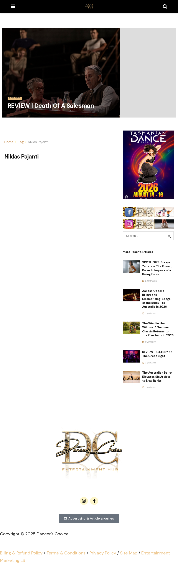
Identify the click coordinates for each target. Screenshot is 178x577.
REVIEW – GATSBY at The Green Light (157, 354)
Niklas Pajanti (38, 142)
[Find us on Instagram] (84, 501)
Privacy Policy (102, 553)
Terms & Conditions (66, 553)
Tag (21, 142)
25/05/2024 (16, 115)
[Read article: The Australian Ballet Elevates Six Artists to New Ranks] (131, 377)
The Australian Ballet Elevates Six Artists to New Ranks (157, 376)
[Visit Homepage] (89, 6)
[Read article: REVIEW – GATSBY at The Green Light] (131, 356)
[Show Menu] (13, 6)
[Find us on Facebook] (94, 501)
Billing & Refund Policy (21, 553)
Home (8, 142)
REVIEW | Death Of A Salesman (51, 106)
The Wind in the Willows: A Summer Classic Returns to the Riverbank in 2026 (158, 329)
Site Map (128, 553)
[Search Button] (165, 6)
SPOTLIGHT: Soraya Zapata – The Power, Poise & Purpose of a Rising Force (156, 268)
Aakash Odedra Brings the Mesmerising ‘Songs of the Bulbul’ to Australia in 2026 (156, 299)
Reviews (14, 98)
